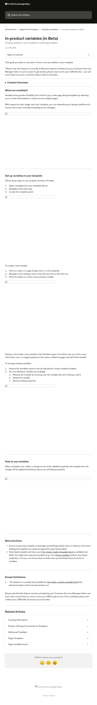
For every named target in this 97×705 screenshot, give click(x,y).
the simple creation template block (57, 552)
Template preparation (50, 29)
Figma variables (62, 555)
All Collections (10, 29)
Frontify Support (48, 695)
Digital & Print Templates (29, 29)
